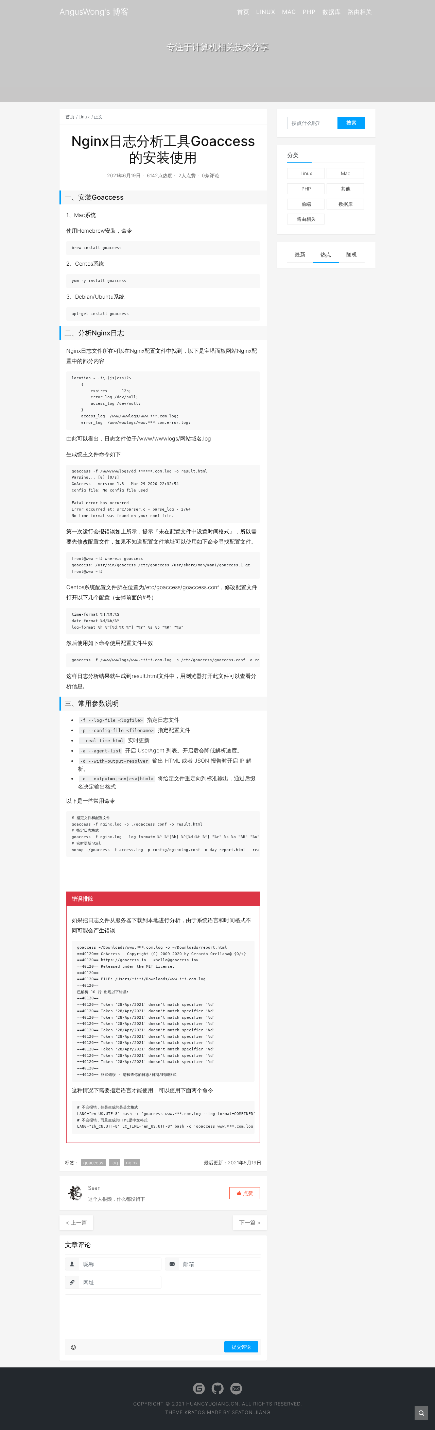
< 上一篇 (76, 1222)
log (114, 1162)
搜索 (351, 122)
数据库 (332, 12)
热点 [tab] (325, 254)
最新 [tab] (300, 254)
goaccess (93, 1162)
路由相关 (360, 12)
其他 (345, 189)
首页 (243, 12)
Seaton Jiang (251, 1412)
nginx (132, 1162)
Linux (265, 12)
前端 (306, 204)
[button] (244, 1193)
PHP (309, 12)
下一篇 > (250, 1222)
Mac (289, 12)
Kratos (195, 1412)
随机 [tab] (351, 254)
